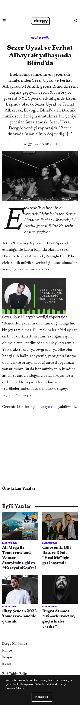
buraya (44, 407)
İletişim (7, 657)
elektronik (40, 37)
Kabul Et (41, 697)
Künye (7, 650)
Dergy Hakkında (14, 644)
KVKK (7, 664)
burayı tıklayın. (15, 688)
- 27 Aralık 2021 (40, 144)
